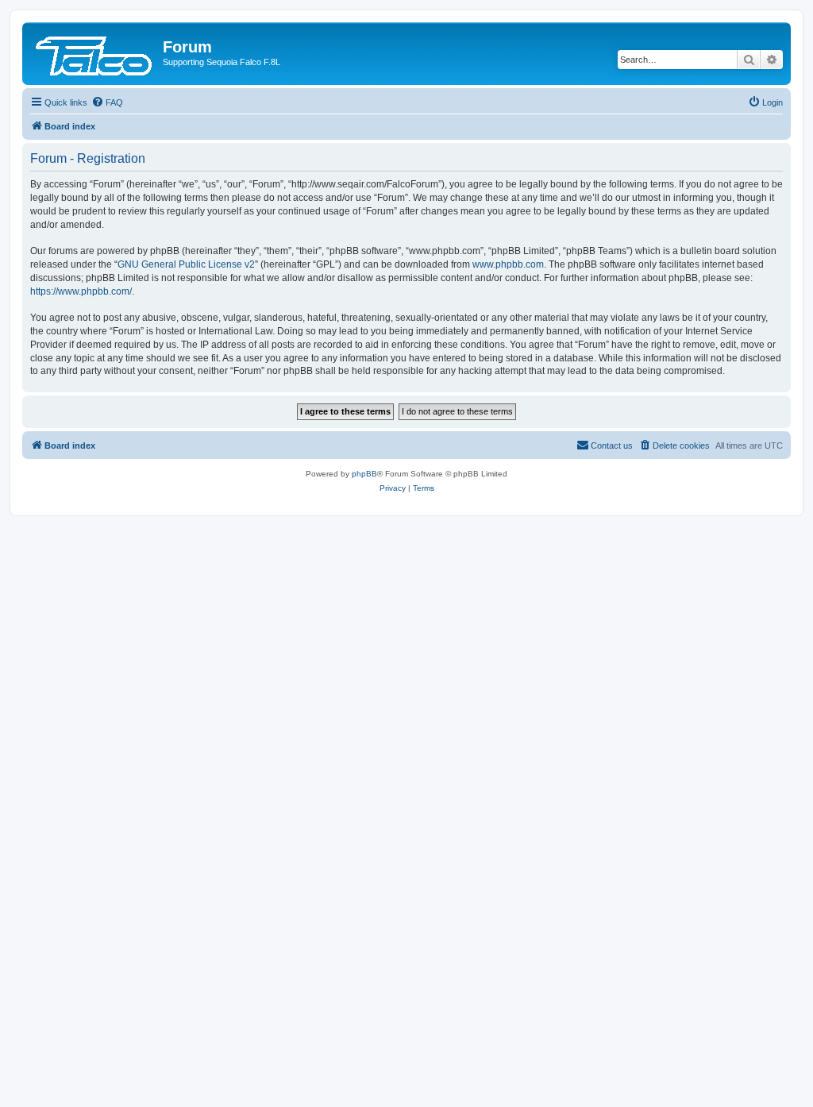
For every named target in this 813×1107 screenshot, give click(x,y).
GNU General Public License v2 (186, 264)
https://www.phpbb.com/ (81, 291)
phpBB (364, 473)
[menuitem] (107, 102)
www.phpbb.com (508, 264)
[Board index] (94, 51)
